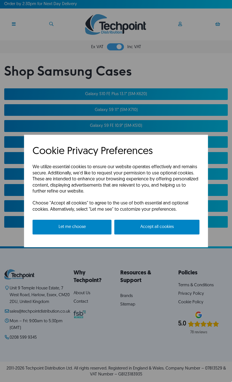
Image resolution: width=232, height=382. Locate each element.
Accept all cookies (157, 227)
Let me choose (72, 227)
